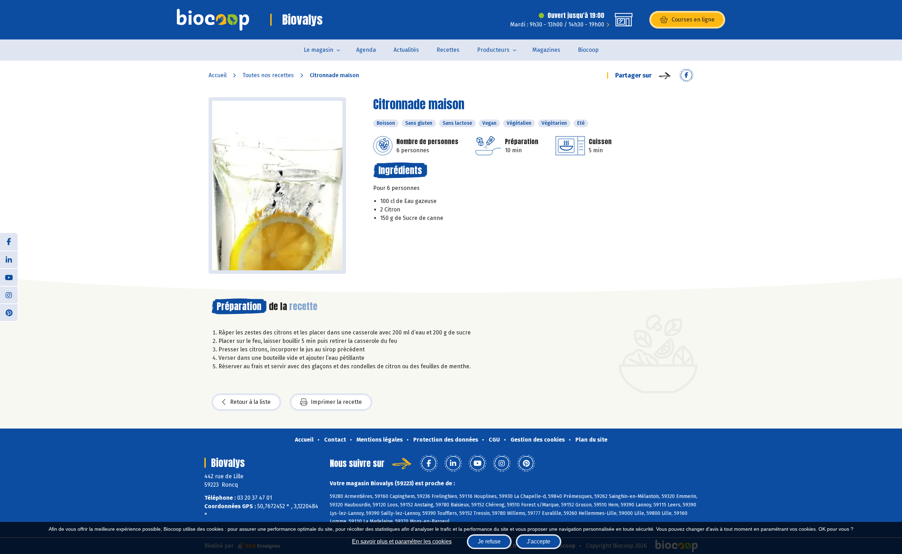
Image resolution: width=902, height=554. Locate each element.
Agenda (366, 50)
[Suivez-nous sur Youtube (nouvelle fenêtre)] (9, 277)
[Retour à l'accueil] (213, 20)
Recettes (448, 50)
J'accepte (538, 541)
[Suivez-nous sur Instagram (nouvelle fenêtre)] (9, 294)
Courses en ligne (693, 19)
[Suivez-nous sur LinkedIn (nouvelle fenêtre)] (9, 259)
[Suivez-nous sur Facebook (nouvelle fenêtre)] (9, 242)
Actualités (406, 50)
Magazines (546, 50)
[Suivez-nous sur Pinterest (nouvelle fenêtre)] (9, 312)
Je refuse (489, 541)
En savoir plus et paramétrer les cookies (402, 541)
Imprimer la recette (336, 402)
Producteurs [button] (493, 50)
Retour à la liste (250, 402)
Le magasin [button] (318, 50)
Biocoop (588, 50)
